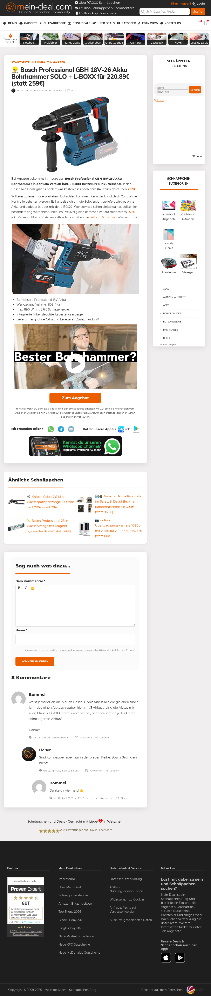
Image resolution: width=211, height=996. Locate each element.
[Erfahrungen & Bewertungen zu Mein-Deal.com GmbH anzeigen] (25, 907)
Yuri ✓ (20, 90)
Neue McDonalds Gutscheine (79, 952)
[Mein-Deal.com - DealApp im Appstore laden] (168, 958)
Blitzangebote (54, 23)
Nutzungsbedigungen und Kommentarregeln (66, 650)
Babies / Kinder (172, 313)
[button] (19, 588)
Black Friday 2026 (71, 920)
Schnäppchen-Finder (73, 895)
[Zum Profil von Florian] (29, 754)
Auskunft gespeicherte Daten (131, 920)
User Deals (106, 23)
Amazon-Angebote (174, 297)
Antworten (85, 737)
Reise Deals (81, 23)
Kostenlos (173, 23)
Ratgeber (129, 23)
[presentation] (19, 588)
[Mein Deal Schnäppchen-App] (182, 958)
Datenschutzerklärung (126, 879)
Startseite (20, 62)
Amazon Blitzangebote (75, 903)
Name (21, 630)
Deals (12, 23)
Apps (166, 305)
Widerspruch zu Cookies (127, 899)
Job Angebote (171, 931)
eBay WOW (150, 23)
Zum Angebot (75, 398)
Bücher (167, 338)
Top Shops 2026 (70, 912)
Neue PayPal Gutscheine (76, 936)
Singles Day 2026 (71, 928)
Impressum (67, 879)
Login (200, 3)
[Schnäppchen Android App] (135, 429)
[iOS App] (120, 429)
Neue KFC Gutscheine (74, 944)
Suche (197, 11)
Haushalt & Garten (49, 62)
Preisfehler (168, 915)
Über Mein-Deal (70, 887)
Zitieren (104, 737)
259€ (131, 212)
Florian (45, 750)
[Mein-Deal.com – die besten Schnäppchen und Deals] (39, 8)
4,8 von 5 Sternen (103, 217)
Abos (166, 288)
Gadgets (31, 23)
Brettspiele (170, 329)
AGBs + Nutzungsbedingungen (126, 889)
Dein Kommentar (30, 581)
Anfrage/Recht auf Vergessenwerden (123, 910)
